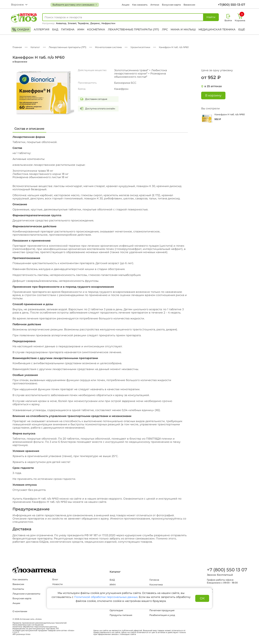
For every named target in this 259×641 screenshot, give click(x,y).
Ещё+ (242, 29)
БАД (55, 29)
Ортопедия (116, 610)
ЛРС (165, 29)
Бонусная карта (171, 4)
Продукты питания (121, 615)
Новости (57, 584)
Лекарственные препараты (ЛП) (133, 29)
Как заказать (140, 4)
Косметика (96, 29)
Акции (125, 4)
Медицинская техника (217, 29)
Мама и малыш (183, 29)
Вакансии (189, 4)
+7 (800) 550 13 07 (227, 569)
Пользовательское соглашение (28, 625)
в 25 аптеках (213, 86)
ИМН (80, 29)
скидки (20, 29)
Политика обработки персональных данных (35, 627)
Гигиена (68, 29)
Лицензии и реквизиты (26, 593)
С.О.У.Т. (16, 632)
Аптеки (154, 4)
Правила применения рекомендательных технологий (40, 623)
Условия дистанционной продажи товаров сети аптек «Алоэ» (43, 631)
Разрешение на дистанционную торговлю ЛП (36, 629)
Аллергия (41, 29)
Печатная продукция (161, 610)
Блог (55, 579)
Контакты (18, 588)
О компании (20, 611)
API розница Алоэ (21, 634)
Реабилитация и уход (162, 615)
